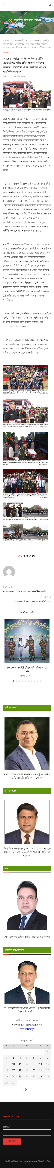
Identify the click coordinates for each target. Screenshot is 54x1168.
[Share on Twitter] (27, 556)
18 (20, 1070)
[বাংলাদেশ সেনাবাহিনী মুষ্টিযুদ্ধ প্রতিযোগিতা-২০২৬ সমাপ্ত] (27, 641)
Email (6, 1127)
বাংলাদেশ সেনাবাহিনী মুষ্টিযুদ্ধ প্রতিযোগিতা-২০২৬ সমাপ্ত (27, 669)
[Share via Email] (33, 556)
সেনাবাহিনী (19, 40)
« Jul (25, 1089)
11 (20, 1064)
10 (13, 1064)
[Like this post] (21, 556)
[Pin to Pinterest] (30, 556)
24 (13, 1077)
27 (34, 1077)
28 (40, 1077)
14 (40, 1064)
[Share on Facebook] (24, 556)
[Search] (50, 4)
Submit (12, 1141)
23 (6, 1077)
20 (34, 1070)
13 (34, 1064)
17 (13, 1070)
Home (6, 40)
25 (20, 1077)
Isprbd (27, 1163)
